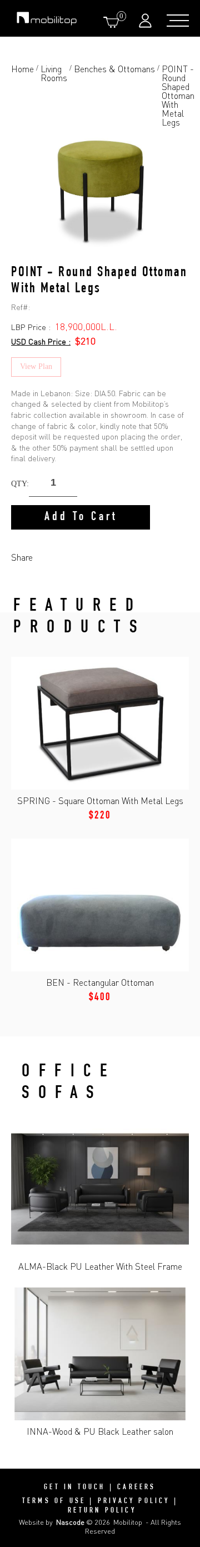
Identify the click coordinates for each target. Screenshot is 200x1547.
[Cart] (113, 21)
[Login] (146, 20)
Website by (51, 1522)
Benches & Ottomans (114, 69)
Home (22, 69)
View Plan (36, 366)
